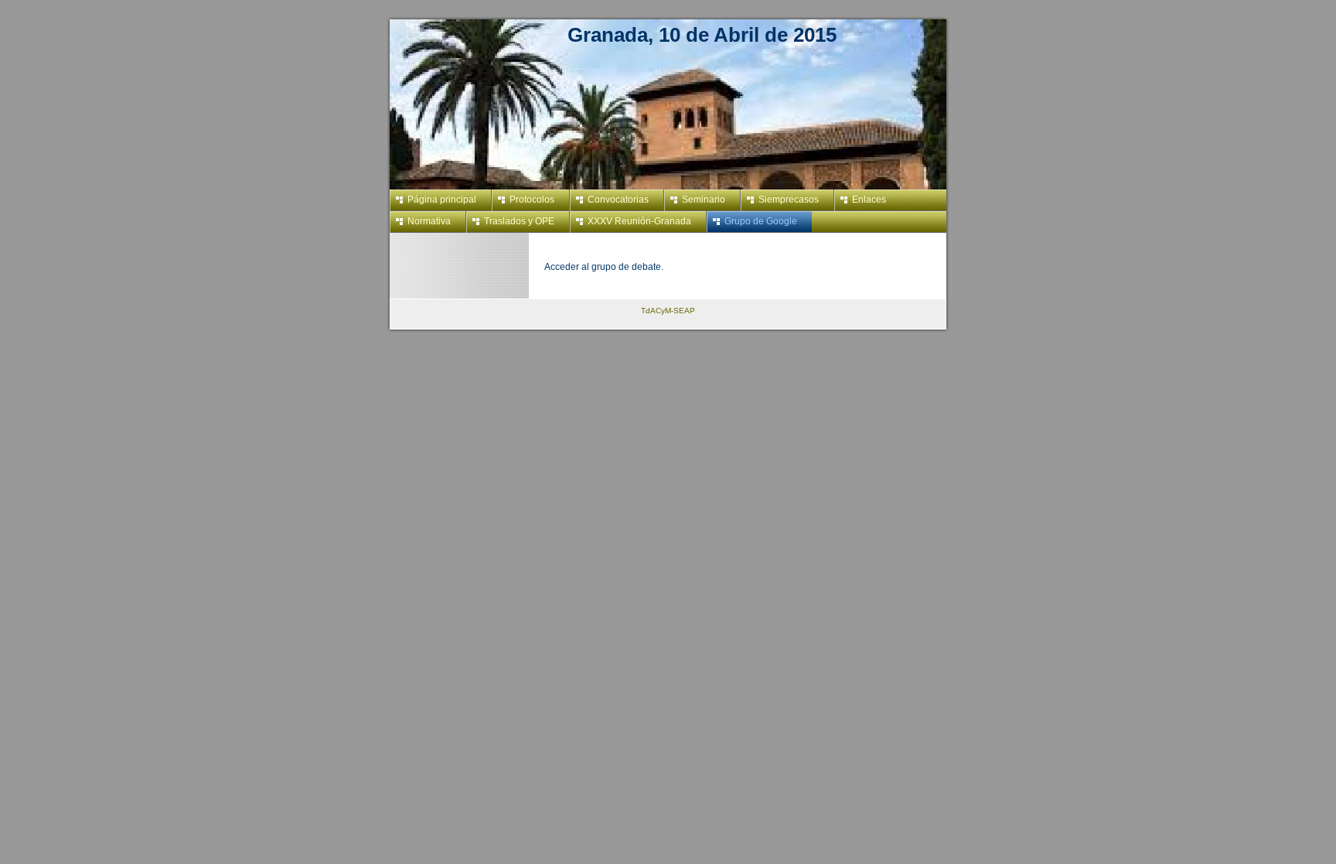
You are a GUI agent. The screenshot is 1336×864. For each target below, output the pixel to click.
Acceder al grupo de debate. (603, 266)
